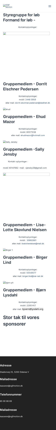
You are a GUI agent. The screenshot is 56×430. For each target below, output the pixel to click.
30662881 (31, 240)
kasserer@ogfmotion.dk (11, 386)
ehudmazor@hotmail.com (33, 135)
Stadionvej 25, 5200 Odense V (14, 372)
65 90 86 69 (6, 401)
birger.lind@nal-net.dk (32, 276)
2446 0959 (30, 99)
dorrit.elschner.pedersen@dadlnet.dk (32, 103)
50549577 (31, 273)
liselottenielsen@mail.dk (33, 243)
